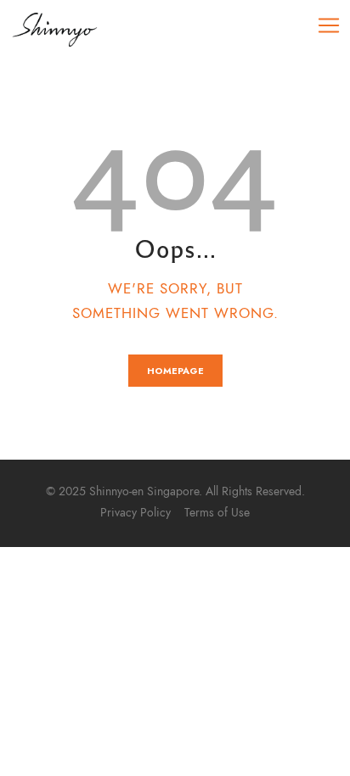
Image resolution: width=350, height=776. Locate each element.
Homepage (175, 370)
